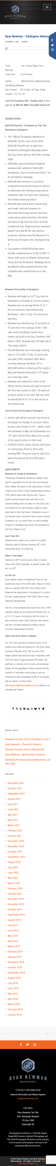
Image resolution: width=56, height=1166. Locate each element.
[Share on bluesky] (35, 708)
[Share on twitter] (17, 708)
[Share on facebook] (13, 708)
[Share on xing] (39, 708)
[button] (52, 40)
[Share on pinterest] (24, 708)
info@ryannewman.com (28, 1098)
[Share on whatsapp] (31, 708)
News (26, 42)
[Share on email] (43, 708)
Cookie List (32, 1163)
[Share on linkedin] (28, 708)
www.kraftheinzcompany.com (22, 685)
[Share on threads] (20, 708)
